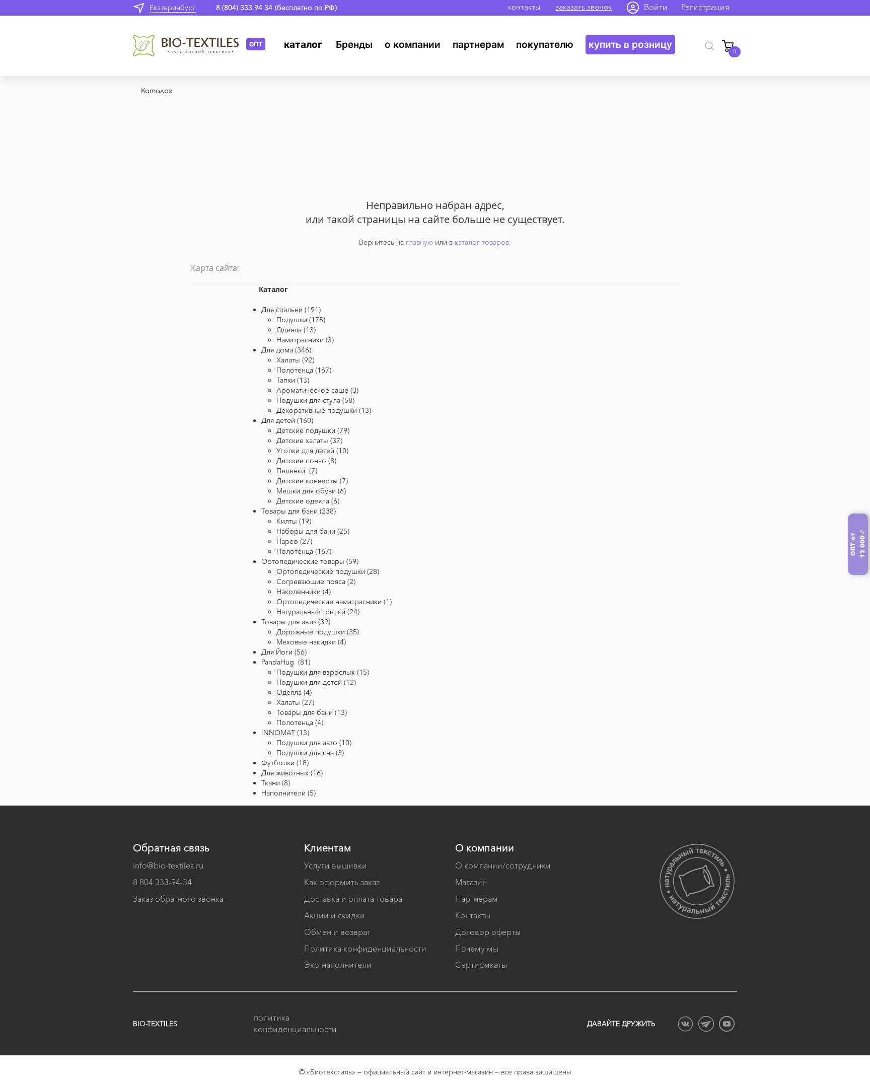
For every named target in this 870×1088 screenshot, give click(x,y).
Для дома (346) (286, 349)
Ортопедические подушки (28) (327, 571)
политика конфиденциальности (294, 1023)
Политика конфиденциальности (365, 949)
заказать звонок (583, 7)
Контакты (472, 915)
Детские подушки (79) (312, 430)
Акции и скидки (334, 915)
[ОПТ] (189, 46)
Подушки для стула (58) (315, 400)
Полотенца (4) (299, 722)
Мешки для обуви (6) (311, 490)
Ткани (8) (275, 782)
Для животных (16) (292, 772)
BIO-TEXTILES (155, 1023)
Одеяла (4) (294, 692)
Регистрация (705, 7)
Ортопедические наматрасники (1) (334, 601)
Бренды (354, 44)
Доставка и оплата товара (353, 899)
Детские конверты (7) (312, 480)
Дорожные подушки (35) (317, 631)
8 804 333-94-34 (162, 882)
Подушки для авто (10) (313, 742)
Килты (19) (293, 521)
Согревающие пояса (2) (315, 581)
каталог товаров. (483, 242)
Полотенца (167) (303, 370)
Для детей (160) (287, 420)
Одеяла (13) (296, 329)
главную (419, 242)
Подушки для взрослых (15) (322, 672)
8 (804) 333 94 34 (244, 7)
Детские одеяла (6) (307, 500)
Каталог (303, 44)
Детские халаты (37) (309, 440)
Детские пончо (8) (306, 460)
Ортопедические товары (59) (309, 561)
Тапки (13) (292, 380)
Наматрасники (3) (305, 339)
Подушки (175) (300, 319)
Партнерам (478, 44)
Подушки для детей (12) (316, 682)
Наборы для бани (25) (312, 531)
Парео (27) (294, 541)
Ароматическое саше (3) (317, 390)
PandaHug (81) (285, 662)
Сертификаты (481, 965)
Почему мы (476, 949)
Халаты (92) (295, 360)
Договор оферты (488, 932)
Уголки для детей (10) (312, 450)
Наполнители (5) (288, 792)
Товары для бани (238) (298, 511)
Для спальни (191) (291, 309)
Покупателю (544, 44)
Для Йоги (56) (284, 652)
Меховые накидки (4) (311, 641)
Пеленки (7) (296, 470)
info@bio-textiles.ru (168, 865)
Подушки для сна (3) (310, 752)
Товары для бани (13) (311, 712)
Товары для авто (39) (295, 621)
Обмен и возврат (337, 932)
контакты (524, 7)
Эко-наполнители (338, 965)
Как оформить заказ (342, 882)
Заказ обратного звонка (178, 899)
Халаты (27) (295, 702)
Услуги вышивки (335, 865)
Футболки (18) (285, 762)
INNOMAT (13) (285, 732)
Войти (656, 7)
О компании (413, 44)
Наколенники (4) (303, 591)
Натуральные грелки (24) (317, 611)
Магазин (471, 882)
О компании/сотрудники (503, 865)
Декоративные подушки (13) (323, 410)
